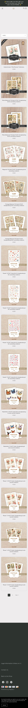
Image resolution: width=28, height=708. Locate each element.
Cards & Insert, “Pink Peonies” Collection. (14, 67)
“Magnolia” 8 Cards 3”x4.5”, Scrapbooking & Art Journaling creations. (14, 170)
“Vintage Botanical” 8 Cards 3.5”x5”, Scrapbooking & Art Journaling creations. (14, 204)
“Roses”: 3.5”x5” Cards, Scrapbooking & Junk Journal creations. (14, 551)
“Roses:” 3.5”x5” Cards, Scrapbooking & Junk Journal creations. (14, 481)
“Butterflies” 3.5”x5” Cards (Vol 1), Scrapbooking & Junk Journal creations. (14, 412)
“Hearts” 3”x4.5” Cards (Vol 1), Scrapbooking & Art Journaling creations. (14, 308)
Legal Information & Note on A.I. (11, 663)
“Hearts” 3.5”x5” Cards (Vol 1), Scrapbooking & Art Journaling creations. (14, 274)
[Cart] (26, 8)
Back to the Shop (6, 676)
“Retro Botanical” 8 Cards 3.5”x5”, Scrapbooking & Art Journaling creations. (14, 101)
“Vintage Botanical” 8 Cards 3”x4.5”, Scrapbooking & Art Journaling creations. (14, 239)
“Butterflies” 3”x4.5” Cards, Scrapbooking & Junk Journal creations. (14, 447)
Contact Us (4, 670)
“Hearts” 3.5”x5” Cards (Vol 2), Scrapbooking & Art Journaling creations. (14, 343)
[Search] (23, 8)
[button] (14, 689)
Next (17, 595)
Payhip (11, 689)
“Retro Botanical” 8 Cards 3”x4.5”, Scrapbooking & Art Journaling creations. (14, 135)
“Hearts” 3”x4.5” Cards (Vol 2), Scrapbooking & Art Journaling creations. (14, 378)
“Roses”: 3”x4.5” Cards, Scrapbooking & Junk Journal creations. (14, 516)
